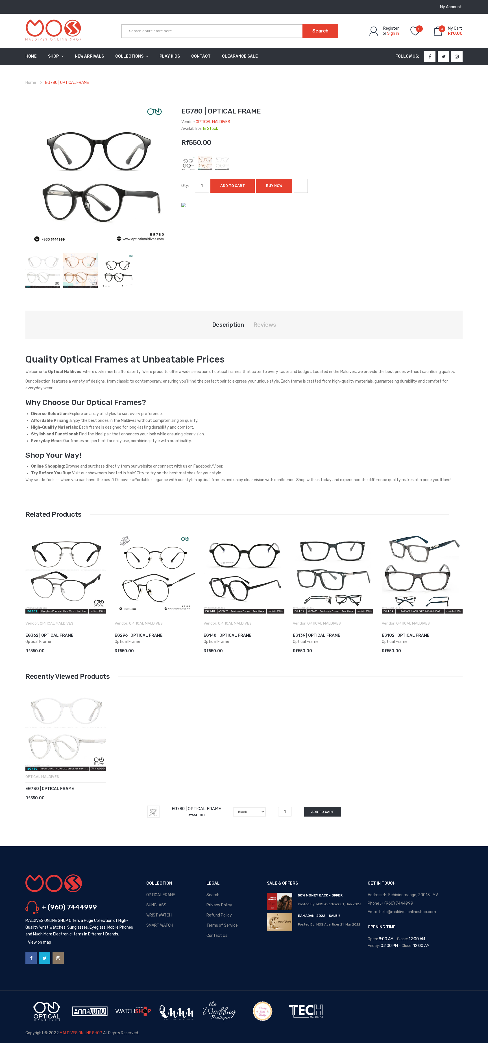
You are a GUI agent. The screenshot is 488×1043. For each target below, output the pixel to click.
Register (391, 28)
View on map (39, 942)
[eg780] (42, 270)
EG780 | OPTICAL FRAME (49, 788)
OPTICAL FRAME (160, 895)
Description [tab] (228, 324)
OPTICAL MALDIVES (213, 121)
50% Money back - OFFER (320, 895)
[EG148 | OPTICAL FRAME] (244, 573)
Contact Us (216, 935)
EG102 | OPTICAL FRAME (406, 635)
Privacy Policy (219, 905)
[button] (31, 581)
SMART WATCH (159, 925)
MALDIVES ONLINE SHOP (81, 1033)
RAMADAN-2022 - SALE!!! (319, 916)
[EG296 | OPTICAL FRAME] (155, 573)
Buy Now (274, 186)
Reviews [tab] (264, 324)
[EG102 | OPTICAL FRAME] (422, 573)
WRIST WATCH (159, 915)
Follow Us (406, 56)
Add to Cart (232, 186)
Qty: (185, 185)
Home (30, 82)
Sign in (393, 33)
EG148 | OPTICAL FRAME (228, 635)
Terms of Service (222, 925)
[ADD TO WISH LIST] (301, 186)
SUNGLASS (156, 905)
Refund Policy (219, 915)
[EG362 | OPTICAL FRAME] (65, 573)
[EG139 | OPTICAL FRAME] (333, 573)
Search (212, 895)
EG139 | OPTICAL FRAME (316, 635)
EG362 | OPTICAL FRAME (49, 635)
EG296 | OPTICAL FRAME (139, 635)
